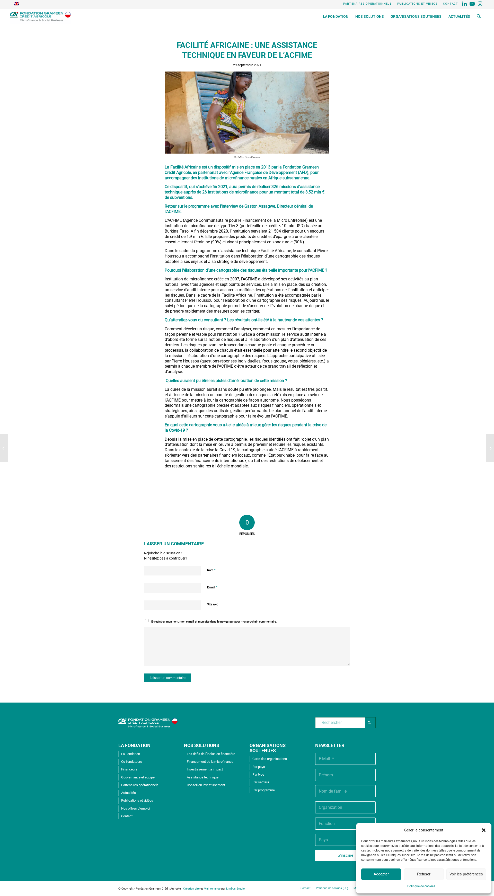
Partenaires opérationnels (367, 3)
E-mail (212, 587)
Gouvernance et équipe (138, 777)
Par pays (258, 767)
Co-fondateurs (131, 762)
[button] (483, 830)
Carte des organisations (269, 759)
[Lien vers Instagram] (480, 4)
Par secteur (260, 782)
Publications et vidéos (417, 3)
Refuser (423, 874)
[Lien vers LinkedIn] (465, 4)
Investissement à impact (205, 769)
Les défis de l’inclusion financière (211, 754)
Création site (191, 888)
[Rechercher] (478, 16)
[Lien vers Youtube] (472, 4)
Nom (211, 570)
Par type (258, 774)
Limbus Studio (235, 888)
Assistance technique (202, 777)
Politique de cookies (421, 886)
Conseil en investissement (206, 785)
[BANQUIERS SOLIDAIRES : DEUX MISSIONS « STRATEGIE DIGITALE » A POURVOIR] (4, 448)
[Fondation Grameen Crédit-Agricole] (40, 16)
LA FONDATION (134, 745)
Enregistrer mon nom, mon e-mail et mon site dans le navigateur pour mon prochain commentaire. (214, 621)
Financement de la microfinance (210, 762)
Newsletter (330, 745)
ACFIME (173, 211)
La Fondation (130, 754)
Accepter (381, 874)
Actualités (128, 793)
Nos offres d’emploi (135, 808)
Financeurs (129, 769)
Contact (450, 3)
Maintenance (212, 888)
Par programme (263, 790)
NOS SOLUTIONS (201, 745)
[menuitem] (368, 4)
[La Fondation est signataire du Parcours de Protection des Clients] (490, 448)
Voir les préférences (466, 874)
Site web (212, 604)
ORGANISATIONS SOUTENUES (268, 748)
